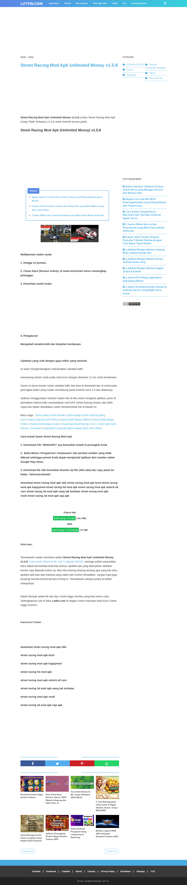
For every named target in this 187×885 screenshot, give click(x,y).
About (79, 871)
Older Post (112, 851)
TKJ (124, 3)
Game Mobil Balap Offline (75, 419)
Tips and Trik (156, 78)
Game (129, 69)
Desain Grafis (139, 3)
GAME (115, 3)
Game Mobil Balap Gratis (45, 424)
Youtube (36, 871)
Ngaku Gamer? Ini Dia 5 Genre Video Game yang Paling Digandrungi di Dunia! (67, 199)
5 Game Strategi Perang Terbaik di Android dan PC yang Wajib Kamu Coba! (145, 290)
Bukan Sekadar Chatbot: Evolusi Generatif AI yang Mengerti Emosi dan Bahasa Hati (143, 190)
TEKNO (67, 3)
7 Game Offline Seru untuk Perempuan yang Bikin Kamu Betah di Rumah (68, 215)
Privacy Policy (108, 871)
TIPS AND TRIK (100, 3)
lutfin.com (31, 4)
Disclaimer (125, 871)
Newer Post (27, 851)
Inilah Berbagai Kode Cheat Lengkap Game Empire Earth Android (31, 838)
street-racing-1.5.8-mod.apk (65, 529)
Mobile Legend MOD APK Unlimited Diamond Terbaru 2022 (107, 834)
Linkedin (66, 871)
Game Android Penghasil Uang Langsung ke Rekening (78, 833)
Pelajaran (131, 75)
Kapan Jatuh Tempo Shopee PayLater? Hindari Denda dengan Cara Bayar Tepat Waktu (142, 240)
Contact (91, 871)
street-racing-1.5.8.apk (64, 518)
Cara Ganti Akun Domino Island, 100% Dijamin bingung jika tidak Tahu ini (56, 798)
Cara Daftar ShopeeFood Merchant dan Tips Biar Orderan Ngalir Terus (142, 215)
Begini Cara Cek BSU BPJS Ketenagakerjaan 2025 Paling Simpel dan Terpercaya (144, 202)
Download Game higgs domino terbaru (31, 796)
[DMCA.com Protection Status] (131, 304)
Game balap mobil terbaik (50, 415)
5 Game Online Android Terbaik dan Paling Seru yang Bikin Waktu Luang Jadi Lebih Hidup (68, 208)
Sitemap (140, 871)
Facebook (51, 871)
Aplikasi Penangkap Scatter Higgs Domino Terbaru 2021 (56, 836)
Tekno (152, 73)
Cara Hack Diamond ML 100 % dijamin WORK (56, 561)
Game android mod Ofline (42, 419)
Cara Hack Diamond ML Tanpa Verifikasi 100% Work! (80, 795)
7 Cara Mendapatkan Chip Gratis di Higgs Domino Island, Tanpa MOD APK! (107, 806)
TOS (152, 871)
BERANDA (54, 3)
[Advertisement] (93, 30)
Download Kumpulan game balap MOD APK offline (72, 428)
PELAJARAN (82, 3)
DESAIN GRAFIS (135, 64)
